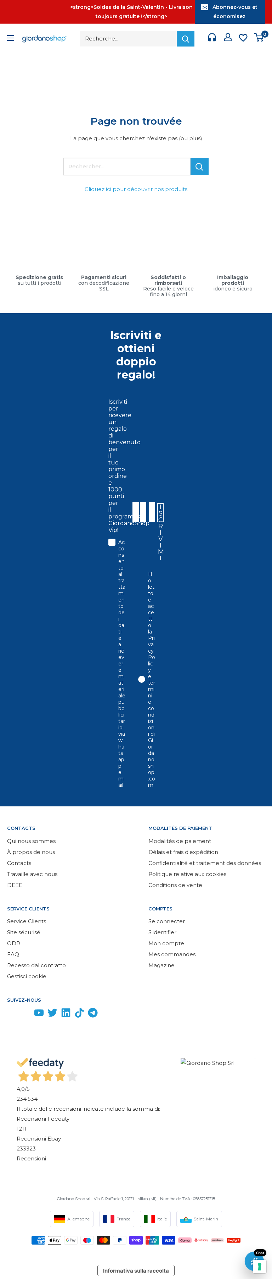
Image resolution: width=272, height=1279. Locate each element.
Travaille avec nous (32, 874)
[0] (259, 39)
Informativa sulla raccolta (136, 1270)
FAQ (13, 954)
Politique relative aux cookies (187, 874)
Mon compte (166, 943)
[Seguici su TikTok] (79, 1014)
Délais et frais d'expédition (183, 852)
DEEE (14, 885)
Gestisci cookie (26, 976)
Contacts (19, 863)
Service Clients (26, 921)
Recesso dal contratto (36, 965)
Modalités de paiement (179, 841)
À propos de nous (31, 852)
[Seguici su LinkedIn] (66, 1014)
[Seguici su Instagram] (25, 1014)
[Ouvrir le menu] (10, 39)
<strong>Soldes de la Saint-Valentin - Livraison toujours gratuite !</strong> (131, 12)
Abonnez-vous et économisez (234, 12)
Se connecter (166, 921)
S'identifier (162, 932)
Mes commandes (172, 954)
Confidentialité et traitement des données (204, 863)
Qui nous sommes (31, 841)
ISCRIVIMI (161, 512)
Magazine (161, 965)
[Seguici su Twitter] (52, 1014)
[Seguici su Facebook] (12, 1014)
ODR (13, 943)
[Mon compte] (227, 38)
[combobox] (151, 512)
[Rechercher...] (200, 166)
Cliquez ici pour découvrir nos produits (136, 189)
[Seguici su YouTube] (39, 1014)
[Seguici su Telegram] (93, 1014)
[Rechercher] (185, 39)
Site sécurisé (23, 932)
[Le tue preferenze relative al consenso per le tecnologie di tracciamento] (259, 1266)
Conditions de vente (175, 885)
